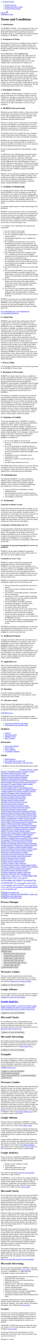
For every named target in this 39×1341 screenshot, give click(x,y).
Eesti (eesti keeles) (20, 798)
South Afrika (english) (24, 856)
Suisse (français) (27, 850)
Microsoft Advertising (10, 963)
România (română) (26, 847)
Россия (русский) (26, 842)
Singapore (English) (21, 852)
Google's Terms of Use (27, 1009)
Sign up (3, 12)
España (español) (18, 800)
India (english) (17, 811)
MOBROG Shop (10, 736)
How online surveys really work (15, 761)
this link (3, 1110)
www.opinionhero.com (8, 311)
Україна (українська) (23, 872)
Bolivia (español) (18, 780)
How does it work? (11, 735)
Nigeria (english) (24, 831)
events (20, 1173)
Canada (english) (27, 784)
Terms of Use (14, 981)
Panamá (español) (25, 836)
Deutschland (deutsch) (24, 795)
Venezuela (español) (21, 870)
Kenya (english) (18, 818)
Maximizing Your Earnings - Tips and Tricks (19, 763)
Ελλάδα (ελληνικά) (21, 802)
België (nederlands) (21, 777)
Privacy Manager (10, 749)
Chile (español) (17, 789)
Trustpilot (7, 965)
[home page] (8, 1)
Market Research (10, 759)
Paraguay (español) (20, 838)
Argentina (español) (28, 771)
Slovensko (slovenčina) (24, 854)
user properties (29, 1173)
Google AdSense (9, 956)
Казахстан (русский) (29, 816)
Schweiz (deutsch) (20, 849)
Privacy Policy (9, 748)
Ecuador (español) (20, 797)
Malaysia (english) (26, 824)
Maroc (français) (18, 825)
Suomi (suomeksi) (20, 858)
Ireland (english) (30, 813)
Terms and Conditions (12, 746)
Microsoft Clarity (9, 960)
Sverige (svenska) (20, 859)
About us (8, 733)
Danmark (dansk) (25, 793)
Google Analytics (9, 958)
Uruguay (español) (20, 867)
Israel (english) (17, 815)
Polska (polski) (17, 843)
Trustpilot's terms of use (8, 1067)
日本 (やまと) (17, 876)
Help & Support (10, 738)
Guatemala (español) (22, 806)
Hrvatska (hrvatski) (20, 809)
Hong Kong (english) (23, 807)
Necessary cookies (10, 953)
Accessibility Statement (12, 751)
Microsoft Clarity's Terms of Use (11, 1029)
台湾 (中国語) (17, 880)
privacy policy (27, 1125)
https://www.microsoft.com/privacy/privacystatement (17, 1259)
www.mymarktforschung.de (9, 313)
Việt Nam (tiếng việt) (23, 874)
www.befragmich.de (22, 311)
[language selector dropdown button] (1, 891)
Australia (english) (20, 773)
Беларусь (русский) (22, 775)
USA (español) (26, 868)
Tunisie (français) (19, 861)
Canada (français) (19, 786)
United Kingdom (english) (27, 865)
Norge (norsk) (16, 833)
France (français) (18, 804)
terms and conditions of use (24, 1111)
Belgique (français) (20, 779)
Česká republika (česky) (25, 788)
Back (16, 967)
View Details (20, 985)
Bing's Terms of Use (26, 1046)
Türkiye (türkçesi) (20, 863)
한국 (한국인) (23, 878)
